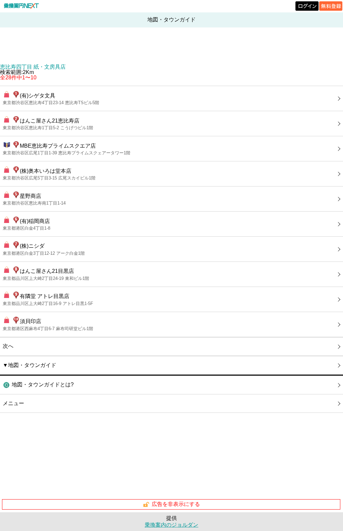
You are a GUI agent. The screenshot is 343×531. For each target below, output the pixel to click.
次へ (8, 346)
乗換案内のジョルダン (171, 525)
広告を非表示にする (176, 504)
